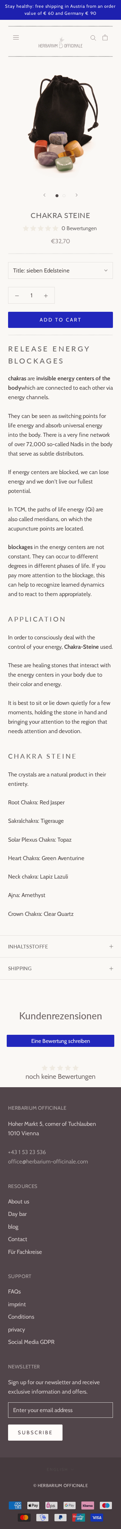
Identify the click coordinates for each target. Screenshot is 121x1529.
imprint (17, 1304)
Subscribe (35, 1433)
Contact (17, 1239)
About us (18, 1201)
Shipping (20, 968)
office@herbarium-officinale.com (48, 1161)
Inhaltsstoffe (28, 946)
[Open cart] (105, 37)
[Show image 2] (64, 195)
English (57, 1469)
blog (13, 1226)
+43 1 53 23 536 (27, 1152)
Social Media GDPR (31, 1342)
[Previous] (44, 195)
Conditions (21, 1316)
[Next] (77, 195)
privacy (16, 1329)
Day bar (17, 1214)
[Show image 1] (56, 195)
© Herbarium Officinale (60, 1485)
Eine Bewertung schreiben (60, 1041)
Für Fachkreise (25, 1251)
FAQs (14, 1291)
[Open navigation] (16, 37)
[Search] (93, 37)
